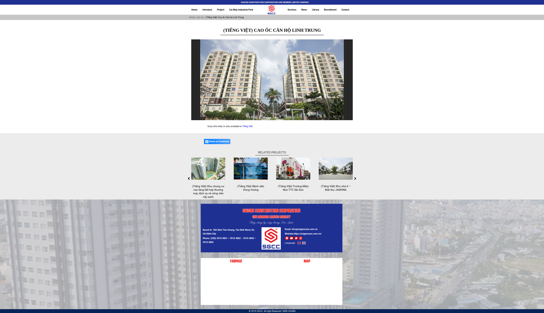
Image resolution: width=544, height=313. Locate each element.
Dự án (200, 17)
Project (220, 9)
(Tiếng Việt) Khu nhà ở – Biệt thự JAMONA (251, 188)
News (304, 9)
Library (315, 9)
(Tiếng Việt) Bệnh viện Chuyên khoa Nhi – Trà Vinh (293, 188)
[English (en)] (304, 243)
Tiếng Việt (247, 126)
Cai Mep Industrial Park (241, 9)
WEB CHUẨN (289, 311)
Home (194, 9)
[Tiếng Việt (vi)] (299, 243)
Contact (345, 9)
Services (292, 9)
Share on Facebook (219, 141)
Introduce (207, 9)
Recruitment (330, 9)
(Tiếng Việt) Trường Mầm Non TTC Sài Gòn (208, 188)
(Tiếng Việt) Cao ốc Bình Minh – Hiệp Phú (336, 188)
